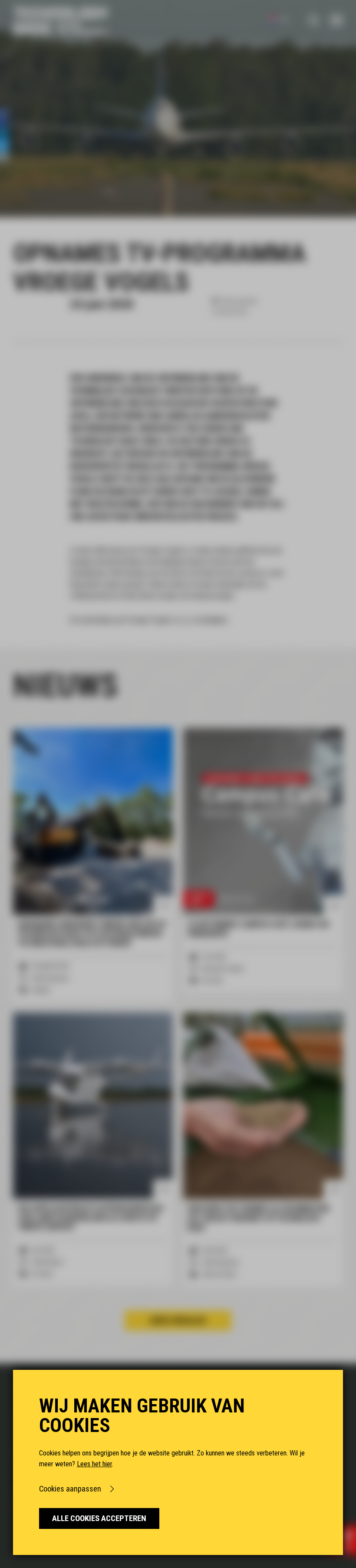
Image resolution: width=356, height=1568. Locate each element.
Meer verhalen (178, 1320)
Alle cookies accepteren (99, 1518)
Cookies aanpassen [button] (70, 1489)
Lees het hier (94, 1464)
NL (284, 19)
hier (187, 620)
